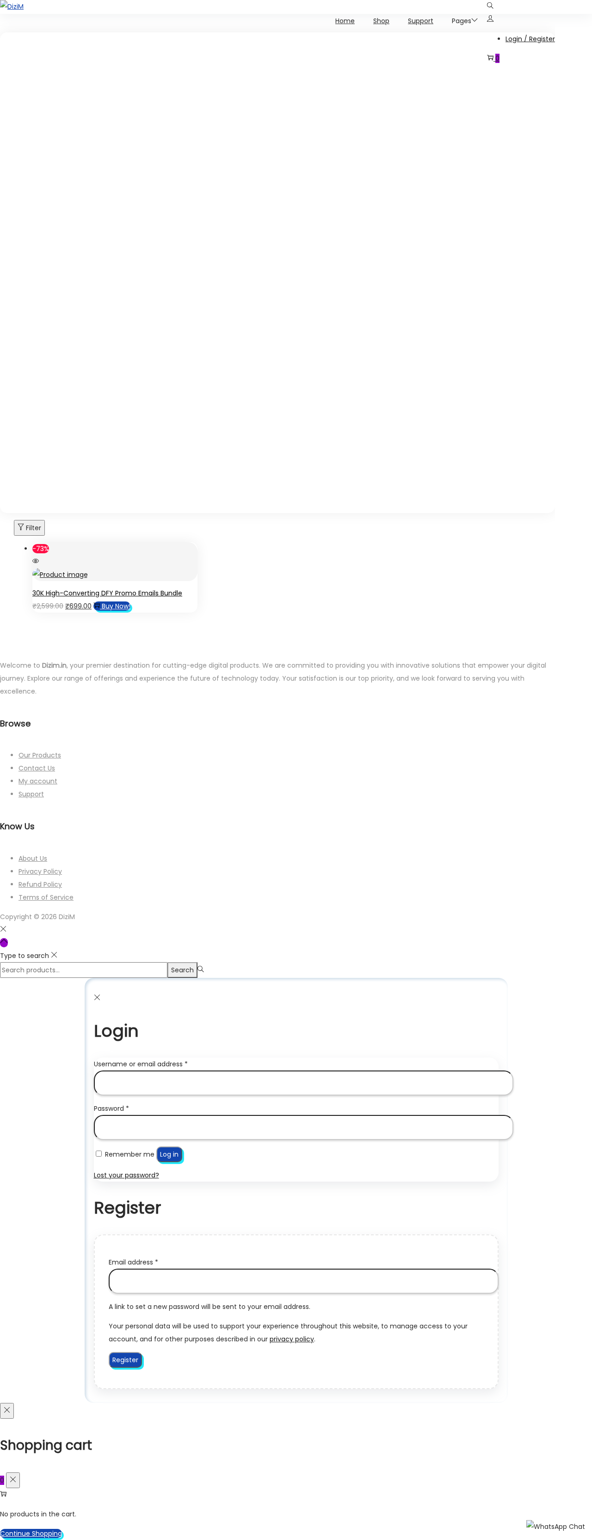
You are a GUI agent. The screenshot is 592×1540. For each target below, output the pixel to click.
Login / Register (530, 39)
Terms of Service (46, 897)
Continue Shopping (31, 1533)
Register (125, 1360)
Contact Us (36, 768)
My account (37, 781)
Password (111, 1108)
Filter (33, 527)
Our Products (39, 755)
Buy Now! (116, 606)
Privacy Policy (40, 871)
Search (182, 970)
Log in (169, 1154)
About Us (32, 858)
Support (31, 794)
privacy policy (292, 1339)
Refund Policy (40, 884)
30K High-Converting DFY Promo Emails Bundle (107, 593)
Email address (133, 1262)
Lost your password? (126, 1175)
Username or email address (141, 1064)
